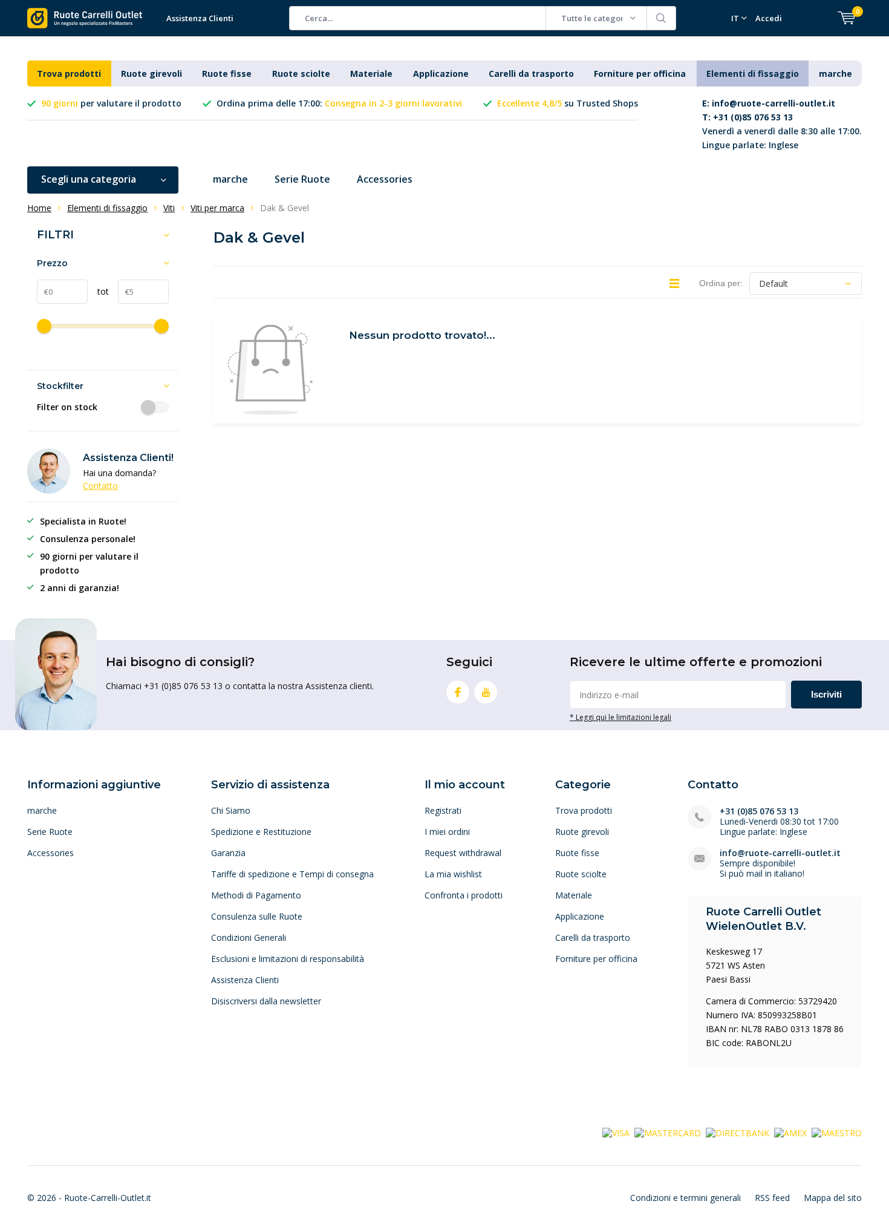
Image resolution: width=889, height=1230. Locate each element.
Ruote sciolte (301, 73)
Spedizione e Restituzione (261, 831)
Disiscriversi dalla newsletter (266, 1001)
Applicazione (441, 73)
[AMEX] (790, 1131)
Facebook (457, 692)
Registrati (443, 810)
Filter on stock (67, 407)
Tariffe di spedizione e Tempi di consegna (292, 874)
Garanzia (228, 853)
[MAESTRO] (837, 1131)
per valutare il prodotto (111, 103)
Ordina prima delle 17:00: (339, 103)
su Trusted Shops (567, 103)
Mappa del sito (833, 1197)
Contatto (100, 485)
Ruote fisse (227, 73)
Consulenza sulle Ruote (256, 916)
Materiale (371, 73)
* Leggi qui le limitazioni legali (620, 717)
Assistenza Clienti (199, 18)
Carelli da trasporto (531, 73)
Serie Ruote (302, 179)
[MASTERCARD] (667, 1131)
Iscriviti (826, 694)
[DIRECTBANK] (737, 1131)
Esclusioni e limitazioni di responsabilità (287, 958)
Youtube (485, 692)
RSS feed (772, 1197)
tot (98, 291)
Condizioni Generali (248, 937)
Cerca (661, 18)
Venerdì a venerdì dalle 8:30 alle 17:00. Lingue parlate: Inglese (782, 124)
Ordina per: (721, 283)
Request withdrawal (463, 853)
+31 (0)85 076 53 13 (759, 811)
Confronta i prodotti (464, 895)
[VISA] (616, 1131)
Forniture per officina (640, 73)
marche (835, 73)
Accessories (384, 179)
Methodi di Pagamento (256, 895)
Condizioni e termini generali (685, 1197)
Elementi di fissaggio (752, 73)
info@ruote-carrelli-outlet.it (780, 853)
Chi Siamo (230, 810)
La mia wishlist (453, 874)
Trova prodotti (69, 73)
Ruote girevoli (151, 73)
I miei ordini (447, 831)
